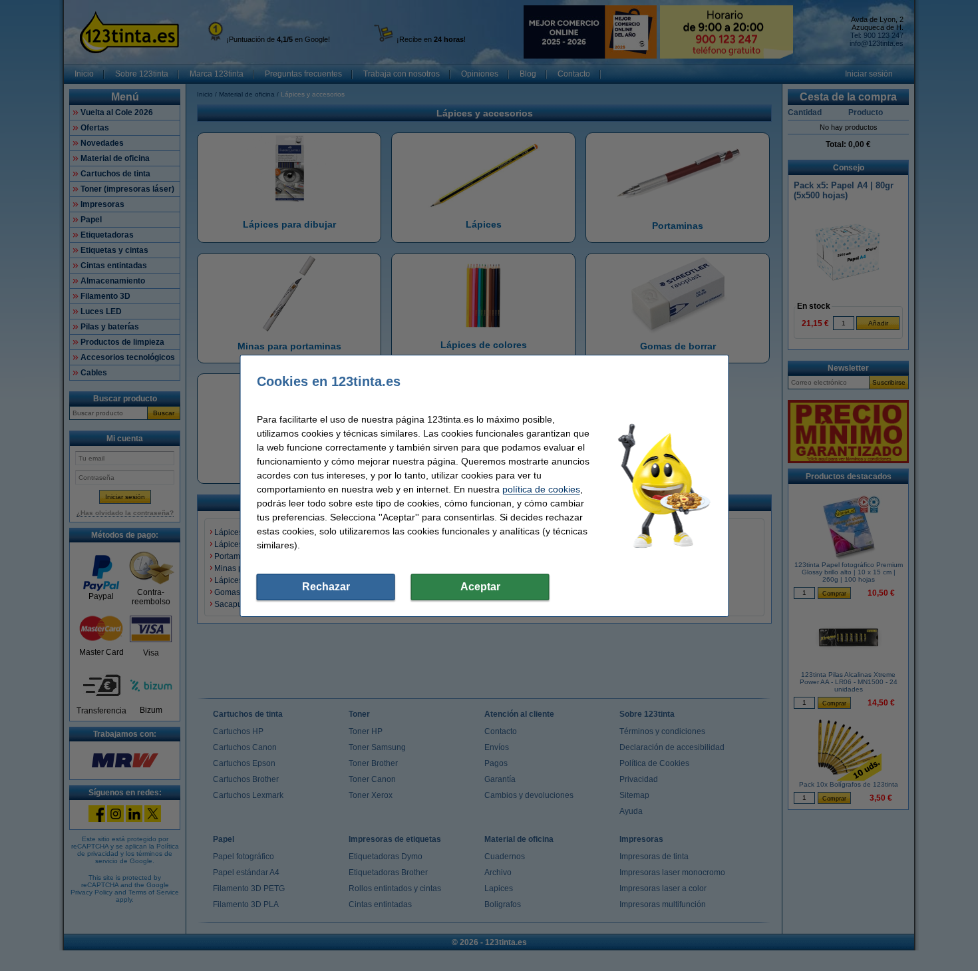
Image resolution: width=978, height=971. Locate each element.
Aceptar (480, 586)
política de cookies (541, 489)
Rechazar (326, 586)
